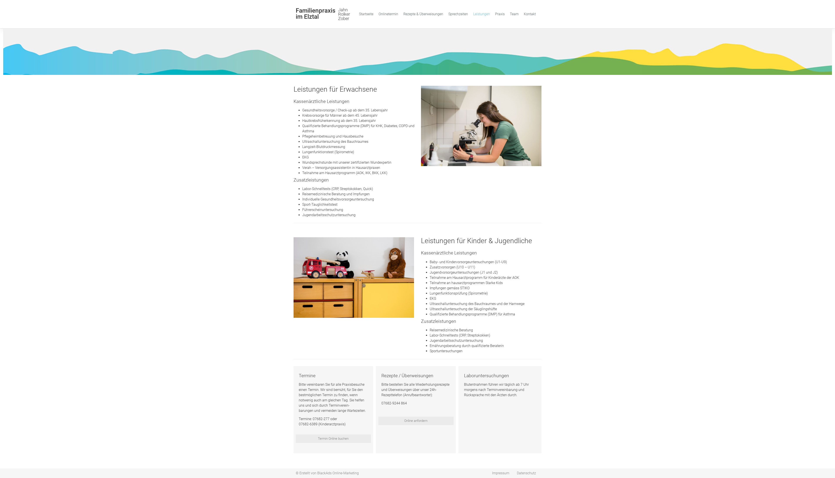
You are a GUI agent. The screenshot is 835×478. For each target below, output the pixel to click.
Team (514, 14)
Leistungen (481, 14)
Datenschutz (526, 473)
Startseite (366, 14)
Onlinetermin (388, 14)
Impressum (500, 473)
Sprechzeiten (458, 14)
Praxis (500, 14)
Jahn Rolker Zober (344, 14)
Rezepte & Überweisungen (423, 14)
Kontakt (530, 14)
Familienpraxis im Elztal (315, 13)
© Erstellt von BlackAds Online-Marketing (327, 473)
